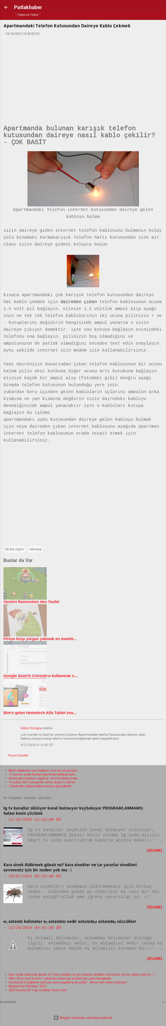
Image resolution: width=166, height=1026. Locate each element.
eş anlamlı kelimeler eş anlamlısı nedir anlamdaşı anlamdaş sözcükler (69, 921)
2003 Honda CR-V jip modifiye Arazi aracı (38, 990)
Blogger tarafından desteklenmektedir (86, 1018)
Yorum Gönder (18, 755)
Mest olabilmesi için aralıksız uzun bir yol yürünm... (44, 770)
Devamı (155, 850)
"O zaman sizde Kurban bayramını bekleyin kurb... (43, 774)
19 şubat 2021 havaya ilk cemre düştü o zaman (42, 782)
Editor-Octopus (31, 728)
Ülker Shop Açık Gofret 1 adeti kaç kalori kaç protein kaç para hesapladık (60, 978)
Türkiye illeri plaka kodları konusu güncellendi (40, 786)
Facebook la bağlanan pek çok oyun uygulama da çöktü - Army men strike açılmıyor (68, 982)
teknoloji (36, 549)
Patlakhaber (28, 7)
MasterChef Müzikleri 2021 (27, 986)
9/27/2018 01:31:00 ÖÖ (37, 745)
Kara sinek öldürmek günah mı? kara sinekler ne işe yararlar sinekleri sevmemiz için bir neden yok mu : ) (70, 867)
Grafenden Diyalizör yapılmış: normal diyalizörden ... (45, 778)
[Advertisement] (83, 73)
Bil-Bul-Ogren (14, 549)
